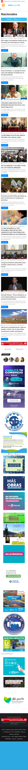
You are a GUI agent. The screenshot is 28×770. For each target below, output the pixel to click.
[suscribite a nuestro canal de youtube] (14, 343)
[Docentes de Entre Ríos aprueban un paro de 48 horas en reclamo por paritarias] (14, 185)
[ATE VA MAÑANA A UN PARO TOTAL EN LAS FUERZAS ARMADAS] (14, 155)
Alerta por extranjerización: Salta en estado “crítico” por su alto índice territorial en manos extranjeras (13, 329)
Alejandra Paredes (5, 38)
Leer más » (4, 50)
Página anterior (8, 349)
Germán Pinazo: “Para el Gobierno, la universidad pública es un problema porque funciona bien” (13, 297)
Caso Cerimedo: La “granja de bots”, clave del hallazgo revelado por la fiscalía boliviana (13, 73)
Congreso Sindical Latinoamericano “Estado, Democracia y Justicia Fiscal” (13, 265)
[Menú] (0, 9)
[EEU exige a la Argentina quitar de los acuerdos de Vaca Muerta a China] (14, 29)
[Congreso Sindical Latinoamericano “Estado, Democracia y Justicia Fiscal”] (14, 252)
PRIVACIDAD (8, 738)
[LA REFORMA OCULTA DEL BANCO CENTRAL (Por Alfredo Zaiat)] (14, 124)
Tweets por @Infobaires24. (7, 653)
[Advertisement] (14, 755)
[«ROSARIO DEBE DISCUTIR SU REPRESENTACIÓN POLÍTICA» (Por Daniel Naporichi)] (14, 92)
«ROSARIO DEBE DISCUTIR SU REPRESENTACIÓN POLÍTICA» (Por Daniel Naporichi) (13, 105)
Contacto (14, 738)
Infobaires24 (20, 738)
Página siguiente (19, 349)
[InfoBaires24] (14, 5)
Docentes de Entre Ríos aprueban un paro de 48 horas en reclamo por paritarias (13, 198)
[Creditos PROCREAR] (14, 19)
